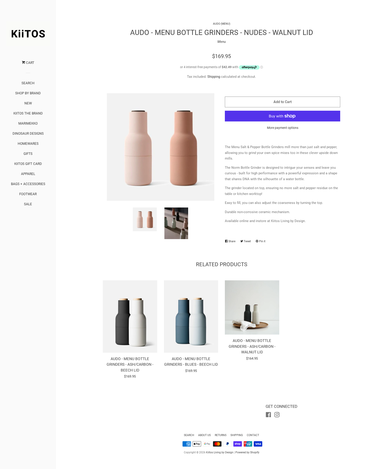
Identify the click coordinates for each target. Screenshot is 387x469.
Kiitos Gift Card (28, 164)
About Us (204, 435)
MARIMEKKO (28, 123)
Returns (220, 435)
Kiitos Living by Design (219, 452)
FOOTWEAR (28, 194)
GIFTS (28, 154)
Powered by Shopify (247, 452)
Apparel (28, 174)
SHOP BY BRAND (28, 93)
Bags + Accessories (28, 184)
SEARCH (28, 83)
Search (189, 435)
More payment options (282, 128)
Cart (29, 63)
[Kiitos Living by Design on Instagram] (277, 416)
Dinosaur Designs (28, 134)
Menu (221, 42)
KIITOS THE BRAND (28, 113)
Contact (253, 435)
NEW (28, 103)
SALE (28, 204)
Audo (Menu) (221, 23)
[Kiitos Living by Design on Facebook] (268, 416)
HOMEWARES (28, 144)
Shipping (213, 77)
